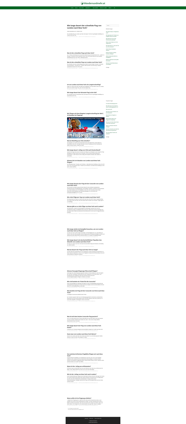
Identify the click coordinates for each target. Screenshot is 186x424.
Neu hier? (81, 7)
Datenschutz (91, 418)
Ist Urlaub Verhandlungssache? (111, 103)
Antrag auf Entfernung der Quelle (72, 36)
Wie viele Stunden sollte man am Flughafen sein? (76, 409)
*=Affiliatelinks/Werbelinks (93, 420)
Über (110, 7)
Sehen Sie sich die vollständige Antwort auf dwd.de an (86, 246)
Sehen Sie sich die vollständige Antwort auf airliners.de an (87, 255)
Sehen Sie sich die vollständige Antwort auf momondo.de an (87, 36)
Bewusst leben (103, 7)
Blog (76, 7)
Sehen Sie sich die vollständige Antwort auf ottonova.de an (87, 157)
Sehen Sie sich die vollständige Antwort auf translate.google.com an (88, 89)
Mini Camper (95, 7)
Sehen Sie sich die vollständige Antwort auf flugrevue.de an (87, 278)
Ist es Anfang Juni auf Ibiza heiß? (73, 408)
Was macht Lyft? (109, 109)
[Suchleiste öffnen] (114, 7)
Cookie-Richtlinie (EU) (97, 418)
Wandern (88, 7)
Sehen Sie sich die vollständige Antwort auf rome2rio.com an (87, 338)
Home (72, 7)
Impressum (86, 418)
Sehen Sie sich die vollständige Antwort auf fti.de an (86, 146)
